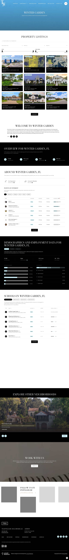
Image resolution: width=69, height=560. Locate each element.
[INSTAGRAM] (61, 537)
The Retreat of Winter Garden (13, 223)
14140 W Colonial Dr (12, 202)
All (6, 194)
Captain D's (10, 210)
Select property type (5, 45)
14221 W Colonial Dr (12, 211)
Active (20, 194)
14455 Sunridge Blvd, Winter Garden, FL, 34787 (15, 322)
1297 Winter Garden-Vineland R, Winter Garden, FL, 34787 (17, 312)
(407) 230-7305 (51, 3)
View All (64, 435)
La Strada (10, 214)
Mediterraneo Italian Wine (13, 205)
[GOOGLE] (66, 537)
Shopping (16, 194)
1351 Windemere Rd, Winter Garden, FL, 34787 (15, 327)
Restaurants (10, 194)
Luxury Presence (29, 553)
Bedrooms (47, 45)
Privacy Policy (64, 553)
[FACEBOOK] (58, 537)
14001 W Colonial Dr (12, 220)
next (5, 436)
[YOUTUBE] (64, 537)
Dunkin (10, 201)
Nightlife (29, 194)
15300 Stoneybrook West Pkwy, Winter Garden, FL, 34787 (17, 317)
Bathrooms (25, 45)
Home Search (23, 3)
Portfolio (15, 3)
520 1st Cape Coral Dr (12, 225)
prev (3, 436)
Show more (34, 230)
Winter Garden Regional (12, 219)
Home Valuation (32, 3)
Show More (34, 341)
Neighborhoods (42, 3)
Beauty (24, 194)
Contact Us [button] (34, 465)
